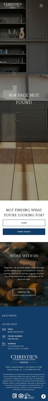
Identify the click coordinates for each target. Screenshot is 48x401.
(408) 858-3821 (13, 339)
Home (24, 223)
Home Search (24, 232)
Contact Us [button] (24, 292)
